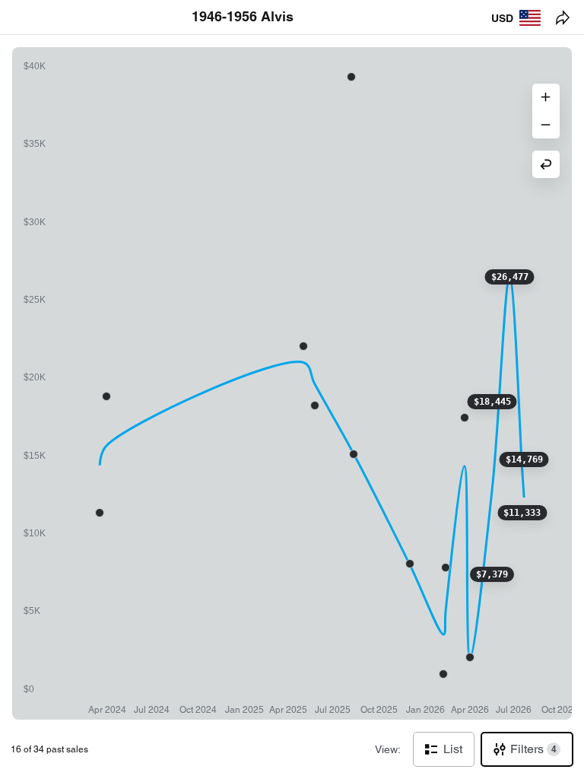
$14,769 (524, 459)
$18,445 (492, 401)
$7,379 (492, 574)
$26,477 (509, 277)
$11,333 (522, 512)
